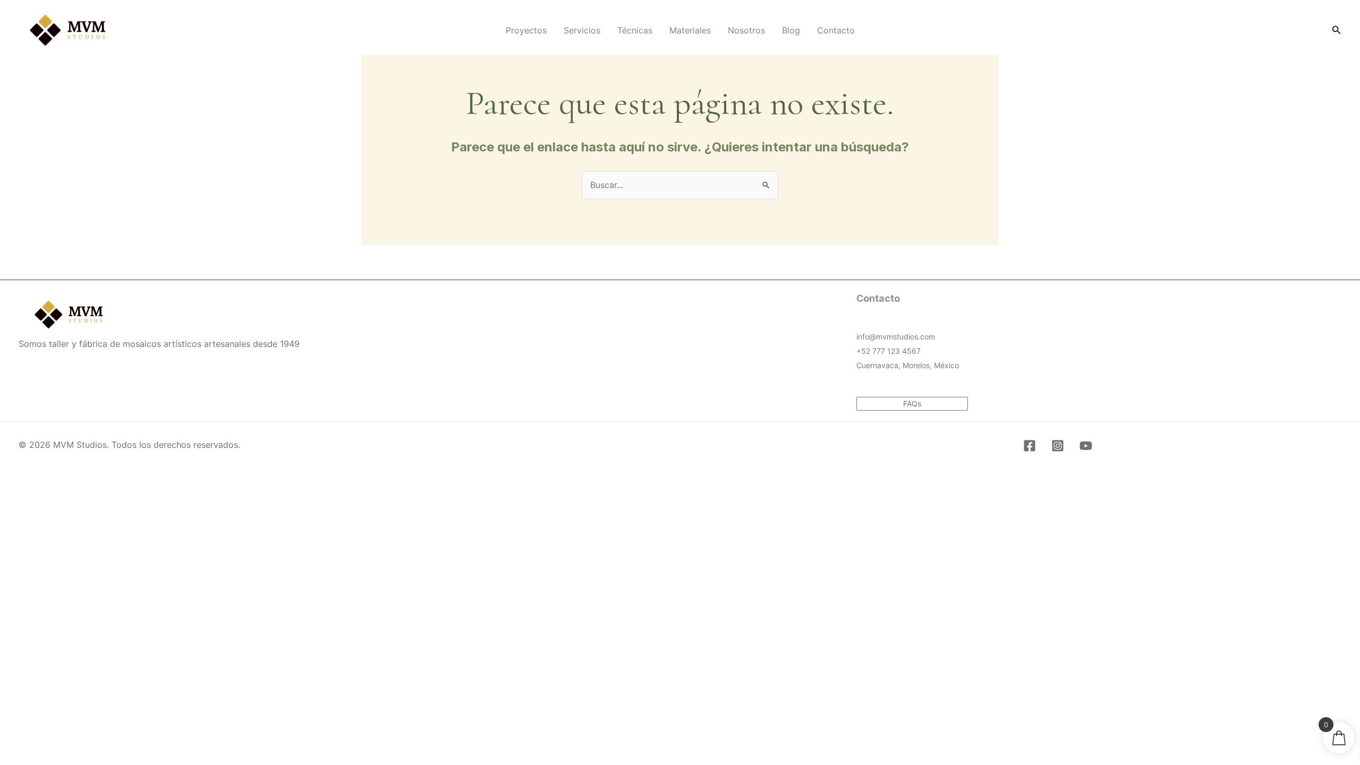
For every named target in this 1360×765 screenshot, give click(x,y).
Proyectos (526, 30)
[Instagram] (1057, 445)
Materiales (690, 30)
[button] (1336, 30)
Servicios (582, 30)
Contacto (836, 30)
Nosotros (746, 30)
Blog (791, 30)
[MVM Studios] (68, 29)
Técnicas (634, 30)
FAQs (912, 403)
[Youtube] (1086, 445)
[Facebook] (1029, 445)
